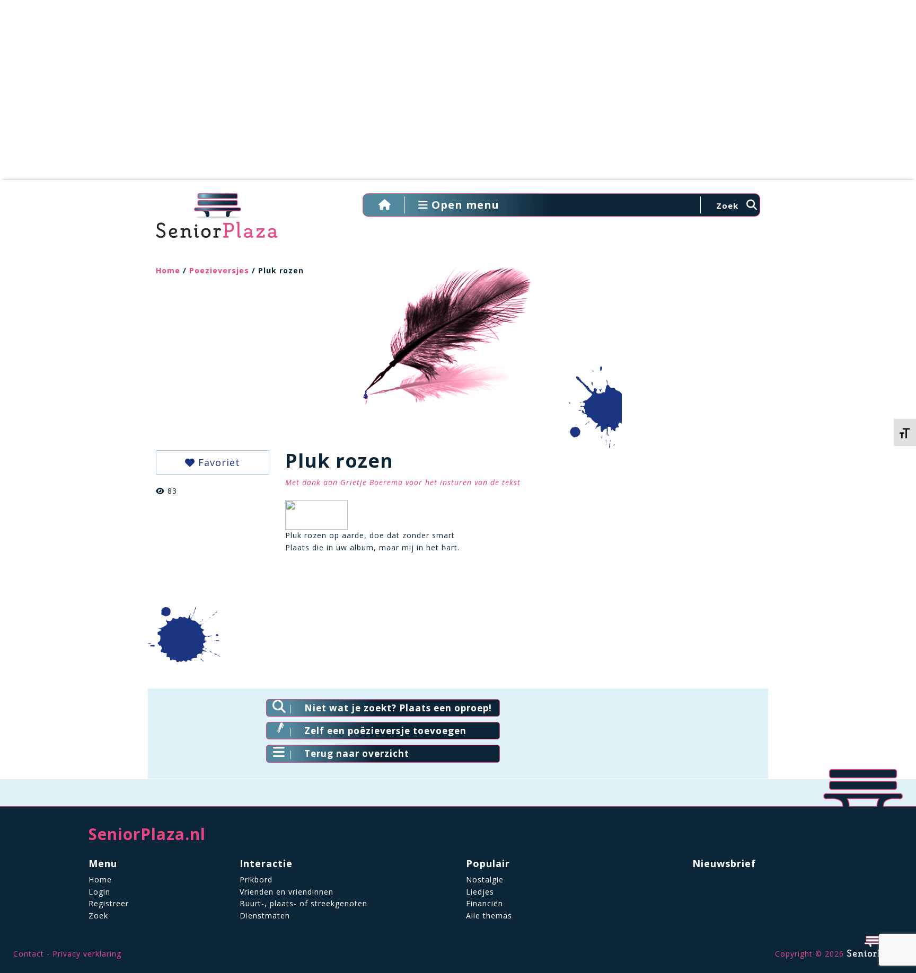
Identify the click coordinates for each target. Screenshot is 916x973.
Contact (28, 954)
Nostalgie (485, 879)
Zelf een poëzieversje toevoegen (385, 731)
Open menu (463, 205)
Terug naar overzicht (356, 753)
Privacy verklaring (86, 954)
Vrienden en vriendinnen (286, 892)
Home (168, 270)
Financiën (484, 903)
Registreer (109, 903)
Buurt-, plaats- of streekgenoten (303, 903)
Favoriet (217, 462)
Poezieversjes (219, 270)
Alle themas (489, 915)
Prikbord (256, 879)
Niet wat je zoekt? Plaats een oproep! (398, 708)
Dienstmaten (265, 915)
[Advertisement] (458, 95)
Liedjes (480, 892)
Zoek (98, 915)
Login (99, 892)
